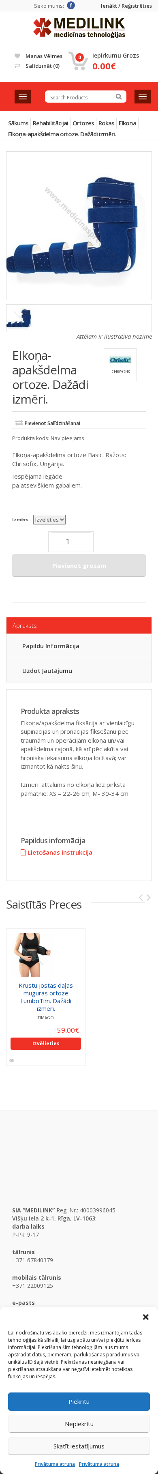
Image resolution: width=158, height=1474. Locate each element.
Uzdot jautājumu (47, 670)
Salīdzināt (42, 65)
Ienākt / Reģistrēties (126, 6)
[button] (146, 1317)
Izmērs (20, 519)
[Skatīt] (12, 1061)
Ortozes (83, 123)
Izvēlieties (46, 1043)
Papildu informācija (50, 646)
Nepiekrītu (79, 1424)
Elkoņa (127, 123)
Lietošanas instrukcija (59, 852)
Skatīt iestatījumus (79, 1446)
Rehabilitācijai (50, 123)
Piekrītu (79, 1401)
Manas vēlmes (43, 56)
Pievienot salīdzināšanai (52, 423)
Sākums (18, 123)
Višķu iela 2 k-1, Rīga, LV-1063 (53, 1218)
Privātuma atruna (55, 1464)
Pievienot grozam (79, 565)
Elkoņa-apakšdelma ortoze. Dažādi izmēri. (62, 134)
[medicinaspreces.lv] (79, 28)
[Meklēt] (118, 96)
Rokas (106, 123)
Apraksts (25, 625)
